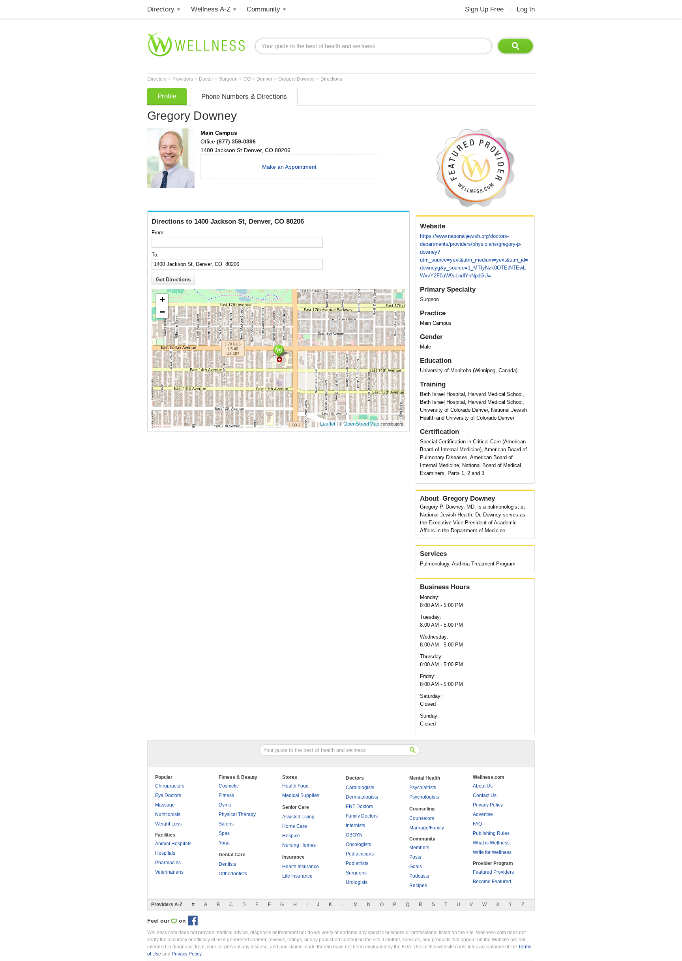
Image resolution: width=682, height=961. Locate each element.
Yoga (224, 843)
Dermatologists (362, 797)
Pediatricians (360, 854)
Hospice (291, 836)
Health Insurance (300, 866)
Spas (224, 833)
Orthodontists (233, 873)
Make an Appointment (289, 167)
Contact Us (485, 795)
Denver (265, 79)
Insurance (293, 857)
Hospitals (165, 853)
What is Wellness (491, 843)
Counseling (422, 809)
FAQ (477, 824)
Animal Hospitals (173, 843)
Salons (226, 824)
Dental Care (232, 854)
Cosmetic (229, 786)
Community (263, 9)
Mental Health (424, 778)
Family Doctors (362, 816)
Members (419, 847)
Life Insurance (297, 876)
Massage (165, 805)
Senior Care (295, 807)
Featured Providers (493, 872)
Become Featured (492, 881)
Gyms (225, 805)
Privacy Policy (488, 805)
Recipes (418, 885)
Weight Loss (168, 824)
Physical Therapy (237, 814)
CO (248, 79)
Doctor (206, 79)
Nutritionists (167, 814)
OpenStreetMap (361, 424)
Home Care (294, 826)
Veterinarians (169, 872)
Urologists (356, 882)
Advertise (483, 814)
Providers (183, 79)
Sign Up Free (484, 9)
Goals (415, 866)
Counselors (421, 818)
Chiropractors (169, 786)
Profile (166, 96)
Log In (526, 9)
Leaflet (327, 424)
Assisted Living (298, 817)
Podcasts (419, 876)
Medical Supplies (300, 795)
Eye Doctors (168, 795)
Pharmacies (168, 862)
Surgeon (229, 79)
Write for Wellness (492, 852)
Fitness (226, 795)
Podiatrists (357, 863)
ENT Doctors (359, 806)
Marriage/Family (426, 828)
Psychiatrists (422, 787)
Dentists (227, 864)
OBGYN (354, 835)
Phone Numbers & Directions (244, 96)
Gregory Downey (297, 79)
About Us (483, 786)
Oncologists (358, 844)
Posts (415, 857)
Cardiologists (360, 787)
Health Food (295, 786)
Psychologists (424, 797)
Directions (331, 79)
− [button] (162, 312)
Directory (160, 9)
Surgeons (356, 873)
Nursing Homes (299, 845)
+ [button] (162, 300)
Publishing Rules (491, 833)
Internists (355, 825)
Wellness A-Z (210, 9)
